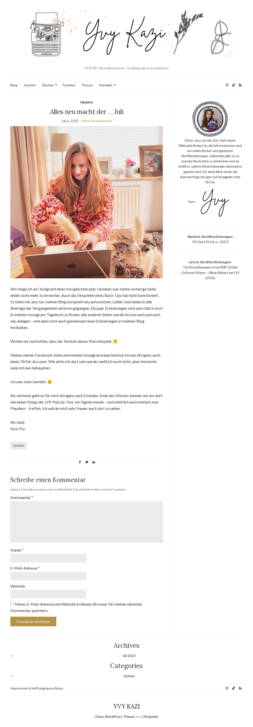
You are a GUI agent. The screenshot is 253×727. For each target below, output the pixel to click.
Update (86, 102)
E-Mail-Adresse (25, 568)
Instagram (225, 177)
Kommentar (21, 497)
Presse (87, 85)
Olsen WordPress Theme (114, 716)
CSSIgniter (149, 716)
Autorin (30, 85)
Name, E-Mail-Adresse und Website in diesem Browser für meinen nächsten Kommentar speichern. (76, 607)
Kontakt (105, 85)
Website (17, 586)
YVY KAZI (126, 706)
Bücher (48, 85)
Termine (68, 85)
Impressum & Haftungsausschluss (36, 688)
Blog (13, 85)
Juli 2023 (129, 656)
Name (16, 550)
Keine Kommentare (97, 121)
